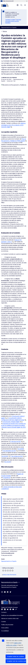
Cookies (3, 621)
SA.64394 (5, 456)
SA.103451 (8, 462)
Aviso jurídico (5, 627)
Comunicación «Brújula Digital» (11, 421)
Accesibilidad (5, 631)
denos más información (9, 574)
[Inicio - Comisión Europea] (5, 5)
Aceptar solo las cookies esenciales (16, 661)
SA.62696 (21, 449)
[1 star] (3, 570)
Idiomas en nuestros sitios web (10, 618)
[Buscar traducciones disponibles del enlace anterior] (11, 127)
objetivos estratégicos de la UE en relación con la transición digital (13, 125)
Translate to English (10, 19)
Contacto (4, 612)
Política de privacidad (7, 624)
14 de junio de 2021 (15, 441)
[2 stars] (4, 570)
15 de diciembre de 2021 (9, 450)
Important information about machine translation (13, 21)
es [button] (17, 5)
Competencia (6, 477)
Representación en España (8, 561)
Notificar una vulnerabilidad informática (12, 615)
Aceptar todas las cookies (15, 656)
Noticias (5, 31)
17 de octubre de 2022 (16, 456)
